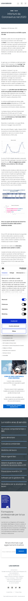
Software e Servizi (6, 353)
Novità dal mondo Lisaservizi (8, 350)
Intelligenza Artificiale (7, 348)
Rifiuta (14, 331)
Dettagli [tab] (12, 272)
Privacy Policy (18, 592)
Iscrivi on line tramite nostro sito (14, 406)
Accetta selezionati (14, 326)
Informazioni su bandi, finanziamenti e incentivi (13, 345)
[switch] (24, 304)
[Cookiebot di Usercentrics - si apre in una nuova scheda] (19, 268)
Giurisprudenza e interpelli (8, 340)
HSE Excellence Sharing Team (9, 343)
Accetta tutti (14, 321)
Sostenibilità (5, 355)
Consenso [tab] (4, 272)
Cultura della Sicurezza (7, 335)
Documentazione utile (7, 338)
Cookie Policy (9, 592)
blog (16, 10)
